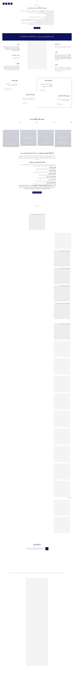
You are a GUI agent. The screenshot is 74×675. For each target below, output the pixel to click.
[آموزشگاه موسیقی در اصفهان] (68, 3)
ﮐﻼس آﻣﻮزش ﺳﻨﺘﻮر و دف (51, 182)
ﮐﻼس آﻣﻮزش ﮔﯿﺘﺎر (52, 167)
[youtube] (6, 4)
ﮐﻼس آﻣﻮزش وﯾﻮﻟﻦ (52, 173)
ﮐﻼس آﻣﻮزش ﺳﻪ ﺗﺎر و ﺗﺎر (51, 176)
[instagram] (4, 4)
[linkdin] (9, 4)
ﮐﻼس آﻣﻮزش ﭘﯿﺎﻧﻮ (52, 170)
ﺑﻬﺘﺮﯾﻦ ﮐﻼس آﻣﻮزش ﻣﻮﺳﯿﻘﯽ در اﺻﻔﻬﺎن (42, 185)
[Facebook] (11, 4)
